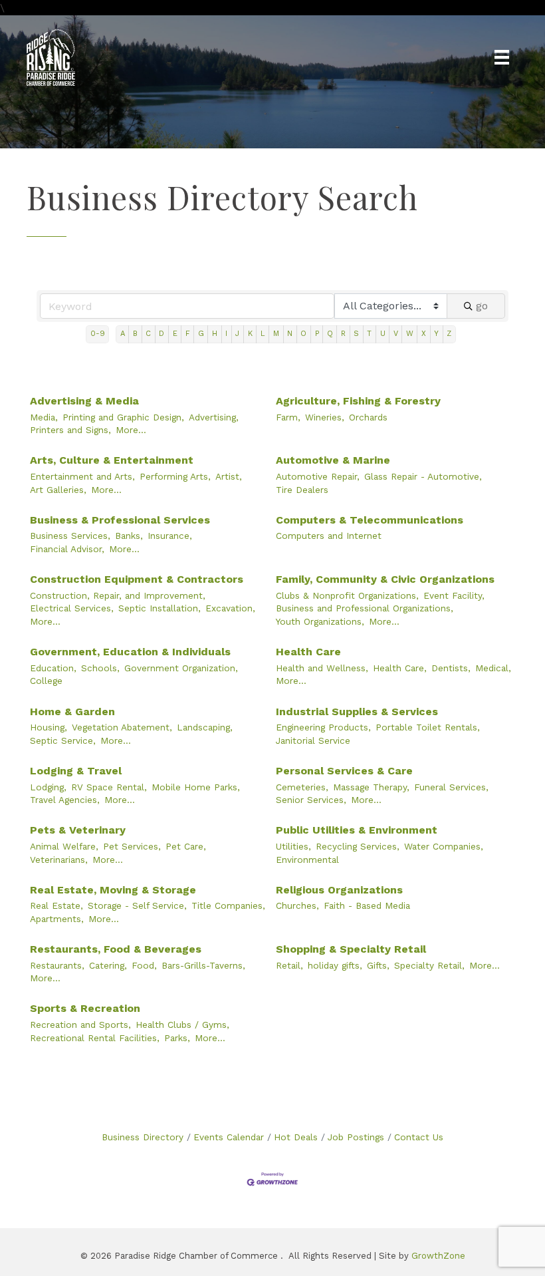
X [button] (423, 333)
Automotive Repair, (318, 476)
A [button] (122, 333)
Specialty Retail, (429, 965)
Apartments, (57, 918)
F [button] (187, 333)
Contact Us (418, 1137)
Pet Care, (185, 846)
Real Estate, (56, 905)
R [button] (343, 333)
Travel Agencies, (65, 799)
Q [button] (330, 333)
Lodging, (48, 787)
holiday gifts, (335, 965)
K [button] (250, 333)
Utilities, (293, 846)
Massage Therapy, (371, 787)
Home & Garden (72, 711)
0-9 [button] (97, 333)
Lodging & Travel (76, 770)
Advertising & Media (84, 401)
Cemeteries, (302, 787)
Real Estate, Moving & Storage (113, 889)
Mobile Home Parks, (196, 787)
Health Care (308, 651)
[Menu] (501, 57)
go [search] (482, 305)
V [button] (395, 333)
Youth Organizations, (320, 621)
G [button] (201, 333)
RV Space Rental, (109, 787)
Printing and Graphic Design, (123, 417)
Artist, (228, 476)
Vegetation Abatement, (122, 727)
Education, (53, 668)
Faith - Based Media (367, 905)
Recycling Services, (357, 846)
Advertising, (214, 417)
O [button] (303, 333)
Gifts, (378, 965)
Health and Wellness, (322, 668)
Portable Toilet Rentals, (428, 727)
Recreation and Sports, (80, 1024)
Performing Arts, (175, 476)
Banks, (129, 535)
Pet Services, (132, 846)
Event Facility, (454, 595)
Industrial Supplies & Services (357, 711)
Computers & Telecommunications (369, 520)
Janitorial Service (313, 740)
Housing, (48, 727)
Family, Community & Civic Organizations (385, 579)
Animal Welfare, (64, 846)
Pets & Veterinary (78, 830)
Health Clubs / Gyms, (182, 1024)
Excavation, (230, 608)
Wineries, (324, 417)
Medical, (493, 668)
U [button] (382, 333)
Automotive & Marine (333, 460)
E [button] (175, 333)
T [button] (369, 333)
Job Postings (356, 1137)
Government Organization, (181, 668)
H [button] (214, 333)
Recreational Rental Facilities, (95, 1038)
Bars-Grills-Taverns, (203, 965)
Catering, (108, 965)
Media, (44, 417)
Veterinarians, (59, 859)
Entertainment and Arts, (82, 476)
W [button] (409, 333)
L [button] (263, 333)
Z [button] (449, 333)
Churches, (297, 905)
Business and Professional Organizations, (364, 608)
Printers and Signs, (70, 429)
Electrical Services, (72, 608)
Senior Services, (311, 799)
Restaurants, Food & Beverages (115, 949)
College (46, 680)
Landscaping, (205, 727)
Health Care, (400, 668)
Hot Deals (296, 1137)
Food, (144, 965)
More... (131, 429)
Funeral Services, (451, 787)
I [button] (226, 333)
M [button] (276, 333)
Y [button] (436, 333)
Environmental (307, 859)
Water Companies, (443, 846)
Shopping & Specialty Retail (351, 949)
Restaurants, (57, 965)
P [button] (317, 333)
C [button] (148, 333)
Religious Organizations (339, 889)
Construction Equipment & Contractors (136, 579)
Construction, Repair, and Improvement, (117, 595)
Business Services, (70, 535)
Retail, (289, 965)
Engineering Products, (323, 727)
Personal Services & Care (344, 770)
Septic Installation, (159, 608)
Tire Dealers (302, 489)
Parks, (177, 1038)
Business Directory (142, 1137)
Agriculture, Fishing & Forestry (358, 401)
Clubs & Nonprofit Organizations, (347, 595)
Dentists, (451, 668)
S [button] (356, 333)
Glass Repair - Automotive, (423, 476)
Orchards (368, 417)
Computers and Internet (329, 535)
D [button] (161, 333)
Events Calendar (228, 1137)
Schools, (100, 668)
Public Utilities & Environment (356, 830)
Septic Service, (63, 740)
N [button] (289, 333)
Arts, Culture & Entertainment (111, 460)
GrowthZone (438, 1256)
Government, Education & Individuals (130, 651)
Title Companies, (228, 905)
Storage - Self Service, (137, 905)
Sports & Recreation (85, 1008)
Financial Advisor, (67, 549)
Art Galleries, (58, 489)
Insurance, (170, 535)
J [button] (237, 333)
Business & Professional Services (120, 520)
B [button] (135, 333)
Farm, (288, 417)
